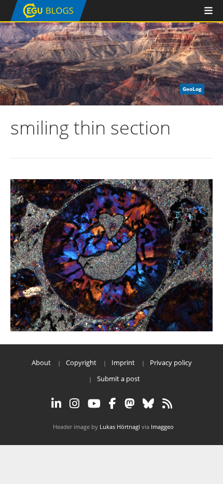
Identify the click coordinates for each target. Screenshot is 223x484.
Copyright (81, 362)
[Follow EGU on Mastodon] (129, 403)
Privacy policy (171, 362)
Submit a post (118, 378)
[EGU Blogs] (48, 19)
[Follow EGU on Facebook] (112, 403)
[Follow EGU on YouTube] (94, 403)
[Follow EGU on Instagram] (74, 403)
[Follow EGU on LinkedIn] (56, 403)
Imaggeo (162, 427)
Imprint (123, 362)
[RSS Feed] (167, 403)
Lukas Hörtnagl (120, 427)
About (41, 362)
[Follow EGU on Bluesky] (148, 403)
